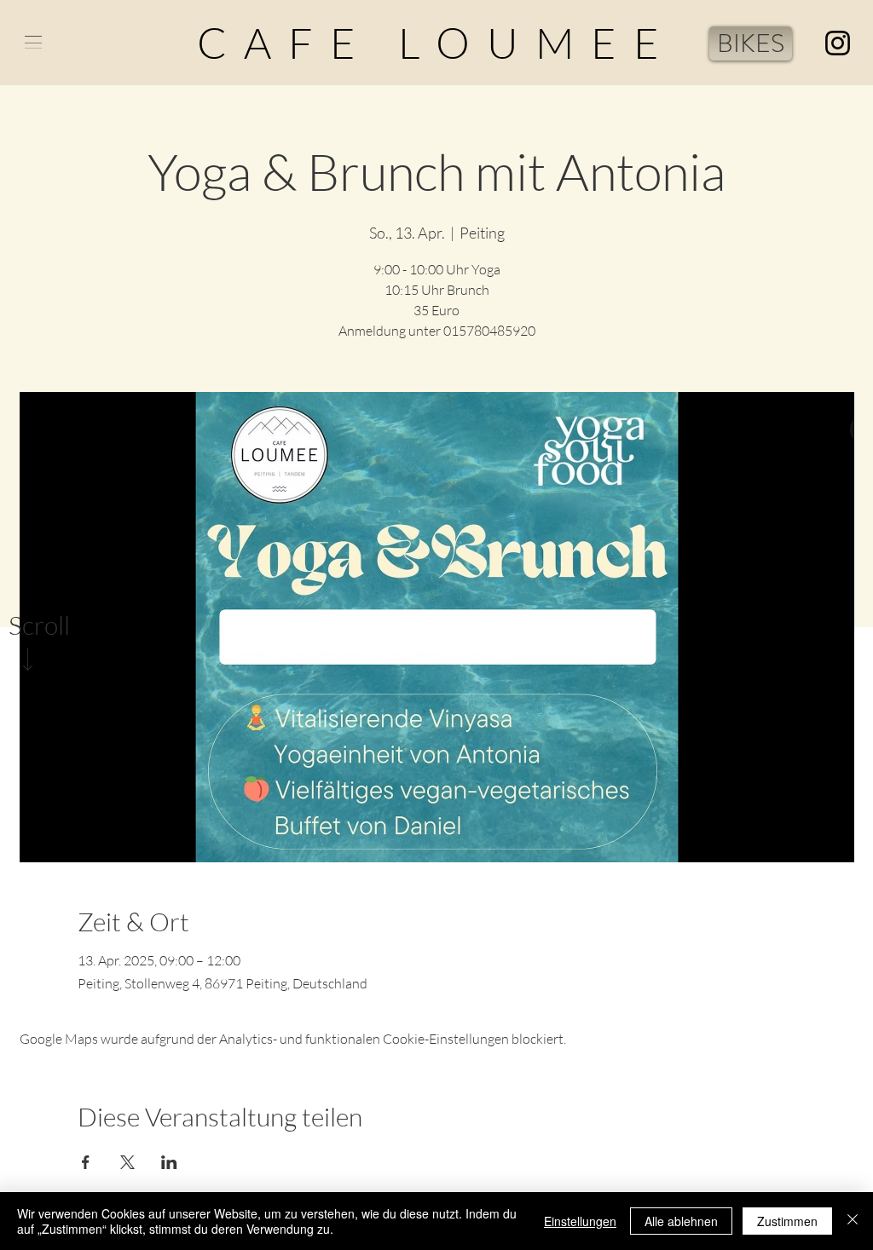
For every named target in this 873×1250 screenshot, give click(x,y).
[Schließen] (852, 1221)
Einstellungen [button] (580, 1221)
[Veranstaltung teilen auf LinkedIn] (169, 1162)
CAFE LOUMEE (436, 42)
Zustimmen (787, 1221)
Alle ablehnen (681, 1221)
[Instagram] (837, 43)
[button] (33, 42)
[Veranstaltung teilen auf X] (127, 1162)
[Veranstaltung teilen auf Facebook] (86, 1162)
